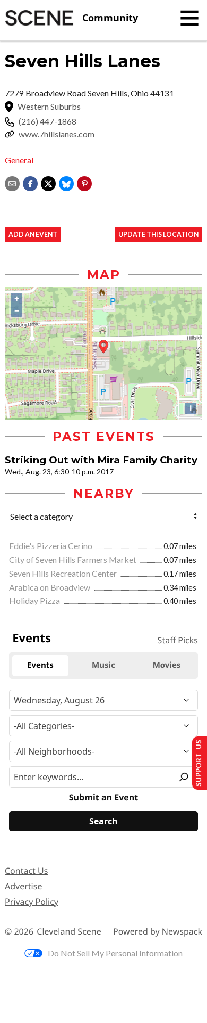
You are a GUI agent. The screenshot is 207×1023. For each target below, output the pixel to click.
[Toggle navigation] (189, 18)
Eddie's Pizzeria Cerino (51, 546)
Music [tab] (103, 665)
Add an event (32, 235)
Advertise (23, 886)
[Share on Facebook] (30, 182)
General (19, 160)
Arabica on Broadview (50, 587)
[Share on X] (48, 182)
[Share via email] (12, 182)
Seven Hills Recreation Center (63, 573)
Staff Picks (178, 640)
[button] (84, 182)
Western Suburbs (49, 106)
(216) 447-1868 (47, 121)
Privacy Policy (31, 901)
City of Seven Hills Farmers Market (73, 559)
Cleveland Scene (69, 931)
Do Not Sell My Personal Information (115, 953)
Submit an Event (103, 797)
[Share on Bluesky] (66, 182)
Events (31, 638)
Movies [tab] (167, 665)
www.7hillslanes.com (56, 134)
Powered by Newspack (157, 931)
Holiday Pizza (35, 600)
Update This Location (158, 235)
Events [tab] (40, 665)
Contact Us (26, 871)
